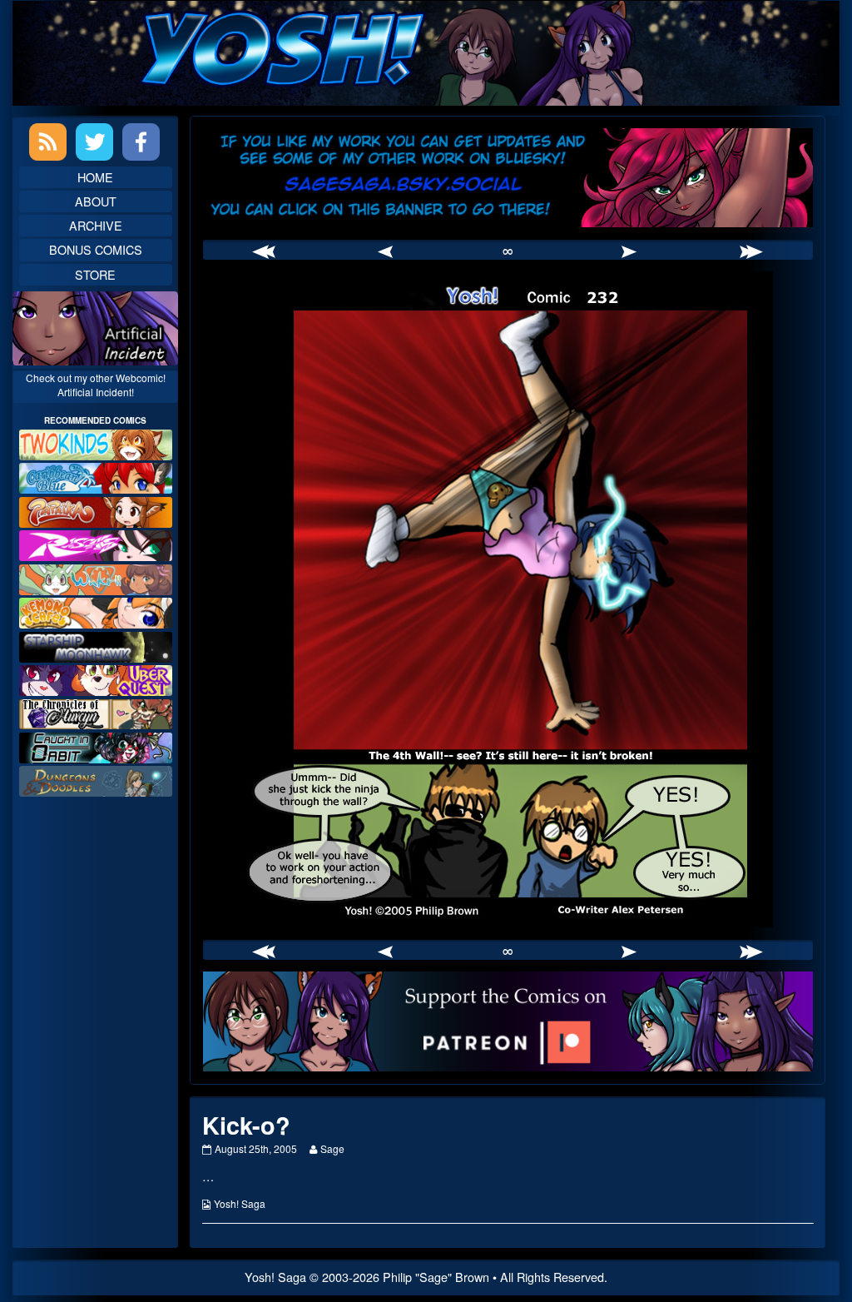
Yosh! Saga (239, 1203)
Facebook (141, 142)
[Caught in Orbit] (95, 745)
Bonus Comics (95, 249)
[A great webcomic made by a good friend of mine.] (95, 442)
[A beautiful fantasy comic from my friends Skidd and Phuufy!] (95, 678)
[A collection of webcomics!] (95, 610)
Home (95, 177)
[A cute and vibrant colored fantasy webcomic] (95, 577)
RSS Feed (48, 142)
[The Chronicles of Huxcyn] (95, 712)
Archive (95, 225)
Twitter (94, 142)
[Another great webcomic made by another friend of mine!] (95, 476)
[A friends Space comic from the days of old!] (95, 644)
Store (95, 274)
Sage (332, 1148)
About (95, 201)
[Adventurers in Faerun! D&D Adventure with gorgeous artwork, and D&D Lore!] (95, 779)
